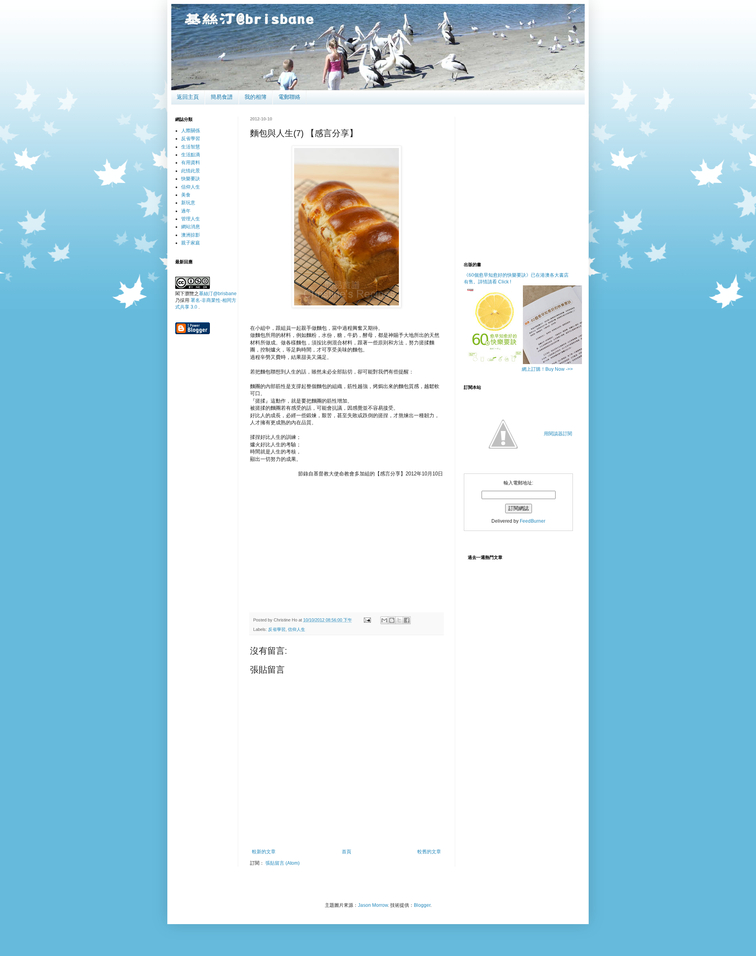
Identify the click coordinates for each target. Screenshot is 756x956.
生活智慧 (190, 147)
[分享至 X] (399, 620)
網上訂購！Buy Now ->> (547, 369)
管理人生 (190, 219)
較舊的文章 (429, 851)
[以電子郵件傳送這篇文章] (384, 620)
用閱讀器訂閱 (558, 433)
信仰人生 (296, 629)
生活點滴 (190, 154)
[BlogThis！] (392, 620)
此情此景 (190, 171)
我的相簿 (256, 97)
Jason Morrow (373, 905)
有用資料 (190, 162)
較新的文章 (264, 851)
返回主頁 (188, 97)
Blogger (422, 905)
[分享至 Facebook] (407, 620)
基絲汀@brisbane (218, 293)
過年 (186, 211)
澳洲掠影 (190, 235)
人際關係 (190, 130)
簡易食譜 (222, 97)
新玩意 (188, 202)
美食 (186, 195)
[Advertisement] (346, 547)
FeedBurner (532, 521)
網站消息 (190, 226)
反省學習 (276, 629)
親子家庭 (190, 243)
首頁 (346, 851)
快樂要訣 (190, 178)
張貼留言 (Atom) (282, 863)
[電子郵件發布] (367, 620)
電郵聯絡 (289, 97)
